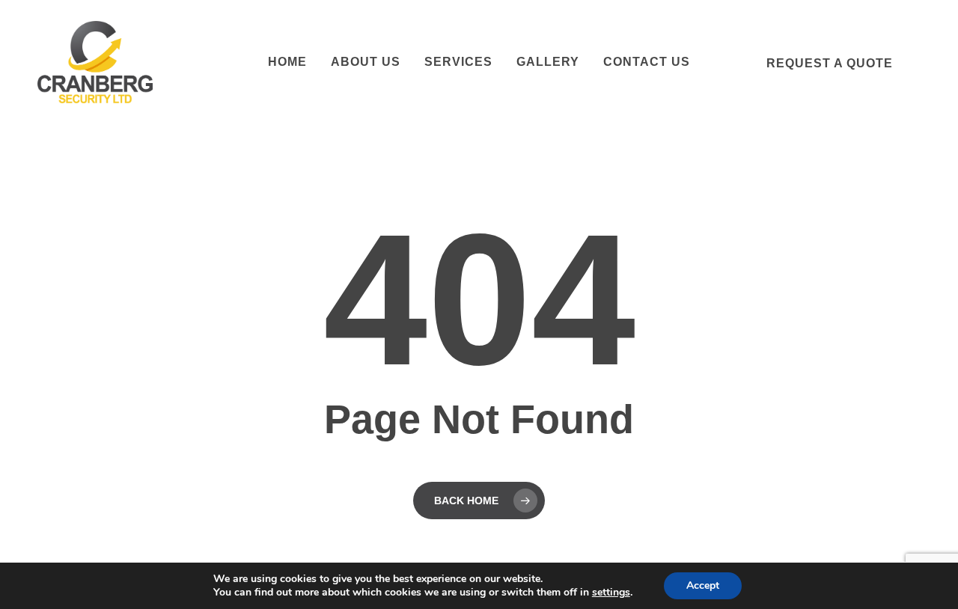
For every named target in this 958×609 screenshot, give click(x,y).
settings (611, 592)
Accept (702, 585)
